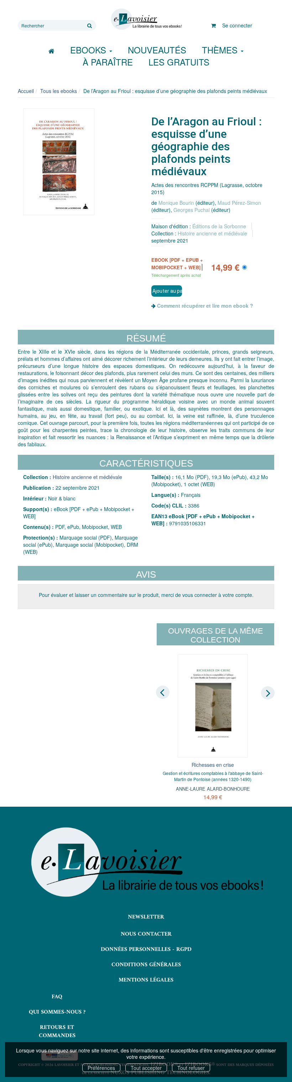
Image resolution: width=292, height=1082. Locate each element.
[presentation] (163, 692)
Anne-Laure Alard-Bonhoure (213, 788)
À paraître (108, 62)
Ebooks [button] (89, 49)
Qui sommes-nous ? (57, 1012)
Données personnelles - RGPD (146, 949)
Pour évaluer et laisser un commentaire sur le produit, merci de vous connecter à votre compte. (146, 594)
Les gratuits (178, 62)
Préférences (101, 1067)
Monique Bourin (176, 202)
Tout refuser (191, 1067)
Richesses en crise (213, 764)
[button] (58, 161)
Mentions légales (146, 980)
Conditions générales (146, 965)
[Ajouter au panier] (166, 291)
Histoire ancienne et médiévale (212, 233)
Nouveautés (157, 49)
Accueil (26, 90)
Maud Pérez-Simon (239, 202)
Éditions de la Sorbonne (219, 226)
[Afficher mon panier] (213, 25)
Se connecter (237, 25)
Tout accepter (146, 1067)
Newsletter (146, 917)
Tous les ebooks (58, 90)
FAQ (57, 997)
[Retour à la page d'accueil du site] (146, 19)
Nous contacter (146, 934)
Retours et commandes (57, 1032)
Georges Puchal (191, 209)
